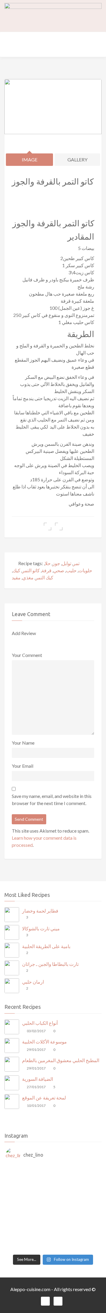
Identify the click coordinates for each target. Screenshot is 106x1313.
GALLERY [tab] (77, 159)
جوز (56, 563)
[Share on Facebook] (47, 526)
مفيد (16, 577)
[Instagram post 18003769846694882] (53, 1177)
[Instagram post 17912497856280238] (53, 1241)
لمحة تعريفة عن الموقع (44, 1097)
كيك (16, 570)
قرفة (47, 570)
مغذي (28, 577)
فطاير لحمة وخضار (40, 910)
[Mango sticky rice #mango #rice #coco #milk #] (53, 1213)
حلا (48, 563)
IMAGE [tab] (29, 159)
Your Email (22, 766)
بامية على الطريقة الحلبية (46, 946)
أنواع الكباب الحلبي (40, 1023)
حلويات (85, 570)
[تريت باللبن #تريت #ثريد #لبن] (53, 1184)
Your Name (23, 743)
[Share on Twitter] (58, 526)
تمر (76, 563)
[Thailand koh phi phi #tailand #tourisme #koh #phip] (53, 1227)
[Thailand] (53, 1198)
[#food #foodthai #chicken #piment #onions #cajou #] (53, 1234)
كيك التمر (44, 577)
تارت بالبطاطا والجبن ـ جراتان (50, 964)
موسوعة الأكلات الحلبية (44, 1041)
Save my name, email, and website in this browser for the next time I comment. (52, 799)
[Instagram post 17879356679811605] (53, 1170)
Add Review (24, 633)
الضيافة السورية (37, 1079)
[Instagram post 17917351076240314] (53, 1205)
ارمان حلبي (33, 982)
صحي (58, 570)
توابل (66, 563)
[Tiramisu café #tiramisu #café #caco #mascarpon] (53, 1191)
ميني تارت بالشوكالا (41, 928)
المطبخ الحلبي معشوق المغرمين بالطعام (60, 1060)
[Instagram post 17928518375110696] (53, 1248)
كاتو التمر (31, 570)
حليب (71, 570)
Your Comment (27, 655)
